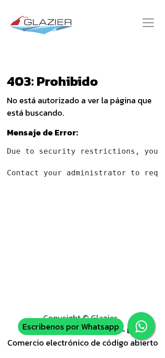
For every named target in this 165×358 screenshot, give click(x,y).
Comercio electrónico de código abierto (82, 342)
